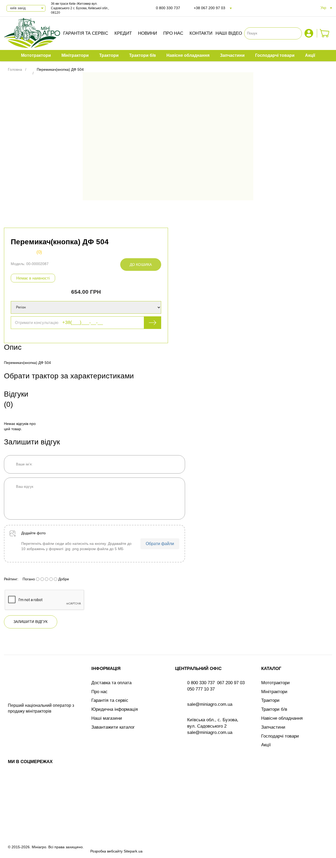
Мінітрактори (274, 691)
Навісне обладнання (282, 718)
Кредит (123, 33)
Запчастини (273, 727)
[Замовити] (324, 33)
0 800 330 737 (168, 8)
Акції (266, 744)
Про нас (173, 33)
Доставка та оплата (111, 682)
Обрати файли (160, 543)
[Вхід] (309, 33)
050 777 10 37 (201, 689)
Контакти (201, 33)
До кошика (141, 264)
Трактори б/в (274, 709)
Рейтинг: (11, 579)
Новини (147, 33)
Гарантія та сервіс (85, 33)
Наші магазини (106, 718)
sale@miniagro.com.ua (209, 704)
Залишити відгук (30, 622)
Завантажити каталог (113, 727)
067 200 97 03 (231, 682)
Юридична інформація (114, 709)
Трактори (270, 700)
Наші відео (229, 33)
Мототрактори (275, 682)
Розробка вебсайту (106, 851)
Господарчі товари (280, 736)
